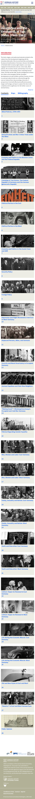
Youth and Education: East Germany (15, 546)
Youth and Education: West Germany (15, 569)
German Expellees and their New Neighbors (17, 386)
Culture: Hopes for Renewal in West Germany (14, 616)
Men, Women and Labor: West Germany (16, 477)
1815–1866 (17, 7)
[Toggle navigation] (32, 3)
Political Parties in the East (11, 203)
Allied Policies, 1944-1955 (11, 112)
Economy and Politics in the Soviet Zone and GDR (16, 250)
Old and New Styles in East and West (15, 683)
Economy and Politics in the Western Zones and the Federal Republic (17, 158)
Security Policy (7, 272)
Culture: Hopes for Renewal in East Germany (14, 593)
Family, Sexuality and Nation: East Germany (17, 500)
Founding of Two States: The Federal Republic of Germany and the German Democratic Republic (15, 182)
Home (2, 45)
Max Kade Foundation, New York (24, 773)
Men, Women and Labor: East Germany (15, 455)
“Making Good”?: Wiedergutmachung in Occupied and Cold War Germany (16, 410)
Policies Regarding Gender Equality (14, 432)
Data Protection (8, 793)
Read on (30, 90)
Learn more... (18, 12)
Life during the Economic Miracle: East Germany (15, 638)
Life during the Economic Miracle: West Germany (16, 661)
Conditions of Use (9, 791)
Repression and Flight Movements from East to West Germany (17, 318)
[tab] (5, 93)
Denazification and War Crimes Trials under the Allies (17, 136)
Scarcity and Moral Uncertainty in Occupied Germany (17, 364)
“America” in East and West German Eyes (17, 706)
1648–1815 (10, 7)
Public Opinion (7, 729)
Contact (17, 791)
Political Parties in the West (12, 226)
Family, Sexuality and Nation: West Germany (14, 524)
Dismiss (31, 14)
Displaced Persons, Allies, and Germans (16, 340)
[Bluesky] (5, 785)
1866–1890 (23, 7)
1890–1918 (30, 7)
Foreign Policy (7, 295)
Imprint (23, 791)
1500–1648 (3, 7)
